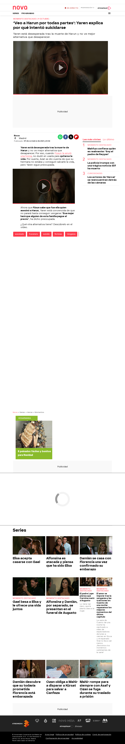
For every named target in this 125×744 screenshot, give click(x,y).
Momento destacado (99, 145)
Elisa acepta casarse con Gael (26, 560)
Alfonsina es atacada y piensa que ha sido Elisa (59, 561)
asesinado (19, 234)
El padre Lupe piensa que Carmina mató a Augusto (87, 597)
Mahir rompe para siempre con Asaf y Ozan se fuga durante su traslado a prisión (95, 689)
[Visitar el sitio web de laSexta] (45, 721)
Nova (15, 412)
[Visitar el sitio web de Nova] (62, 721)
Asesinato (33, 234)
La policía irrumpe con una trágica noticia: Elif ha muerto (102, 165)
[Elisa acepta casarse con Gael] (29, 545)
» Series (21, 412)
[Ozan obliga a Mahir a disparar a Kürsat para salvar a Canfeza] (62, 669)
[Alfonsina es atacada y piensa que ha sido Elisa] (62, 545)
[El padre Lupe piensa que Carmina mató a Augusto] (87, 582)
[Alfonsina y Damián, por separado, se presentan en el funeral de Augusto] (62, 586)
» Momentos (38, 412)
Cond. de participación (101, 734)
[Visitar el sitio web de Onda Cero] (88, 721)
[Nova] (28, 7)
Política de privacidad (65, 734)
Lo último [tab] (108, 139)
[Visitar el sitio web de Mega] (71, 721)
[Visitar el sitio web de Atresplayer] (67, 726)
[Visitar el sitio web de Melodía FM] (105, 721)
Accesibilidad (77, 738)
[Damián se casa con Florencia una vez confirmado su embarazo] (96, 545)
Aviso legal (49, 734)
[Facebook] (15, 138)
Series (16, 13)
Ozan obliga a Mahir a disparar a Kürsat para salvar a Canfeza (62, 687)
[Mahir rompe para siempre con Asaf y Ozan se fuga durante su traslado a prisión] (96, 669)
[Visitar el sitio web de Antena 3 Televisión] (37, 721)
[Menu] (109, 13)
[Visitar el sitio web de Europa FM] (96, 721)
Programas (27, 13)
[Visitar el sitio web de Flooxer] (78, 726)
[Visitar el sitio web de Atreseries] (79, 721)
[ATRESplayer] (104, 8)
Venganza (71, 234)
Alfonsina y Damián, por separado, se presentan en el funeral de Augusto (61, 607)
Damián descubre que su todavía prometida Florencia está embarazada (27, 689)
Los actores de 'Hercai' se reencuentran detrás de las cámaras (102, 180)
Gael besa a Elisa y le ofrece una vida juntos (27, 605)
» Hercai (29, 412)
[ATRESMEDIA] (20, 723)
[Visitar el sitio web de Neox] (54, 721)
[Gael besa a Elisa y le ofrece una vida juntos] (29, 586)
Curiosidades (95, 173)
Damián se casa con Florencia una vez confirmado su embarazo (95, 563)
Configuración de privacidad (57, 738)
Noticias (58, 234)
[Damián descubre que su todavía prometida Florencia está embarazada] (29, 669)
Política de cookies (83, 734)
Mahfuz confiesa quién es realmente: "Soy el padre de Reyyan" (102, 151)
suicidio (46, 234)
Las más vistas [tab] (92, 139)
